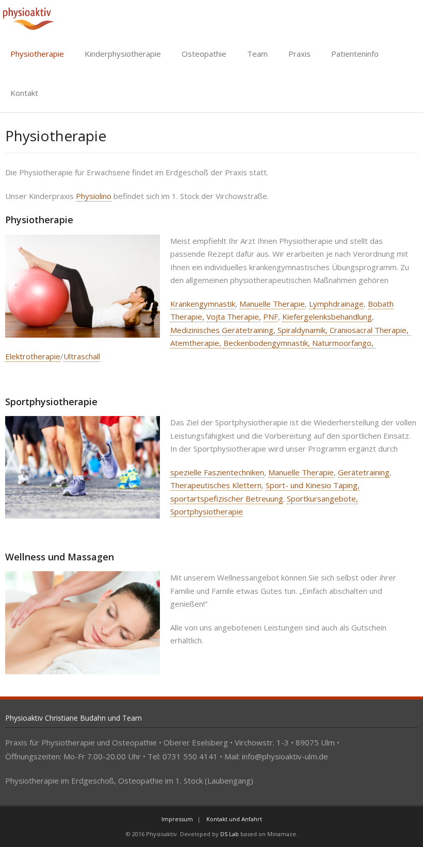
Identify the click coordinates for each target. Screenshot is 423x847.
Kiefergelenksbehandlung (327, 316)
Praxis (299, 53)
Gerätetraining (363, 472)
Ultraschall (81, 356)
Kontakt (24, 93)
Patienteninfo (355, 53)
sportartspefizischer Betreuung (226, 498)
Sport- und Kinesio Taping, (313, 485)
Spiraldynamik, (304, 330)
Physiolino (93, 196)
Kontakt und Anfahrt (234, 819)
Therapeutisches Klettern (216, 485)
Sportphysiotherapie (206, 511)
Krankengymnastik (202, 303)
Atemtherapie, (196, 343)
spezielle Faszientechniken (217, 472)
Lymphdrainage (336, 303)
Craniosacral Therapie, (370, 330)
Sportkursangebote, (322, 498)
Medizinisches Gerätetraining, (224, 330)
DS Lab (229, 834)
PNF (270, 316)
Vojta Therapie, (233, 316)
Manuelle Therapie (272, 303)
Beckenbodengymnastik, (267, 343)
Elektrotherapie (32, 356)
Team (257, 53)
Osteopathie (204, 53)
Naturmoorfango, (344, 343)
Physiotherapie (37, 53)
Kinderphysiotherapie (123, 53)
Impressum (177, 819)
